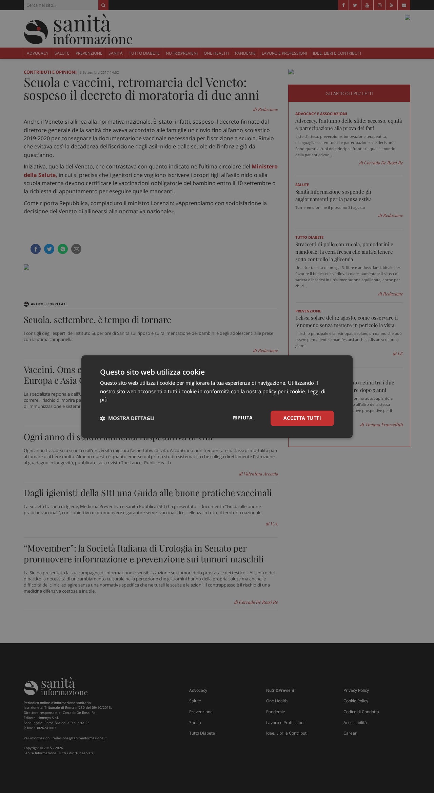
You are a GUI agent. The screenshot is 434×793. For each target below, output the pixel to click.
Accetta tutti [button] (302, 418)
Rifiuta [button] (243, 417)
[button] (127, 418)
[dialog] (217, 396)
